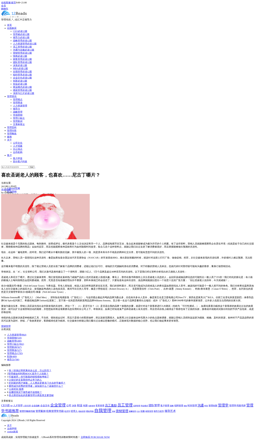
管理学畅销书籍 (27, 411)
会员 (3, 5)
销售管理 (149, 411)
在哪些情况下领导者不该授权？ (25, 392)
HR (11, 406)
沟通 (201, 405)
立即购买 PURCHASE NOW (95, 437)
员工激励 (111, 405)
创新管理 (91, 406)
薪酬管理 (132, 411)
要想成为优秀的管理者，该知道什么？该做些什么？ (36, 386)
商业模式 (144, 406)
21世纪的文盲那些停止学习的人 (25, 380)
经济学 (67, 411)
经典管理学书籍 (55, 411)
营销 (113, 411)
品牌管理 (136, 406)
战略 (172, 406)
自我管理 (102, 410)
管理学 (223, 405)
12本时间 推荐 (16, 389)
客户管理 (164, 405)
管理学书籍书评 (237, 405)
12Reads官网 (13, 188)
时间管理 (192, 405)
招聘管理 (178, 405)
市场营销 (6, 189)
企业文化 (45, 405)
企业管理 (58, 405)
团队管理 (154, 405)
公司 (68, 405)
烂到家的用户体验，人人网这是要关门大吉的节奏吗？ (37, 383)
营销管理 (6, 326)
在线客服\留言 (8, 2)
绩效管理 (81, 411)
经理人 (74, 411)
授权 (185, 406)
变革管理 (99, 405)
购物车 (4, 9)
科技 (206, 406)
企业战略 (35, 405)
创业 (79, 405)
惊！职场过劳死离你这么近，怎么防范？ (30, 370)
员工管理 (125, 405)
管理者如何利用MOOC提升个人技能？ (28, 373)
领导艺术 (170, 411)
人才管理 (18, 405)
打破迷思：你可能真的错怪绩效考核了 (29, 376)
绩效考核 (90, 411)
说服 (142, 411)
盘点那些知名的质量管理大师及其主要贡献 (31, 395)
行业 (138, 411)
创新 (85, 405)
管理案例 (41, 411)
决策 (74, 405)
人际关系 (27, 406)
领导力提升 (159, 411)
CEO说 (5, 405)
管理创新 (213, 405)
